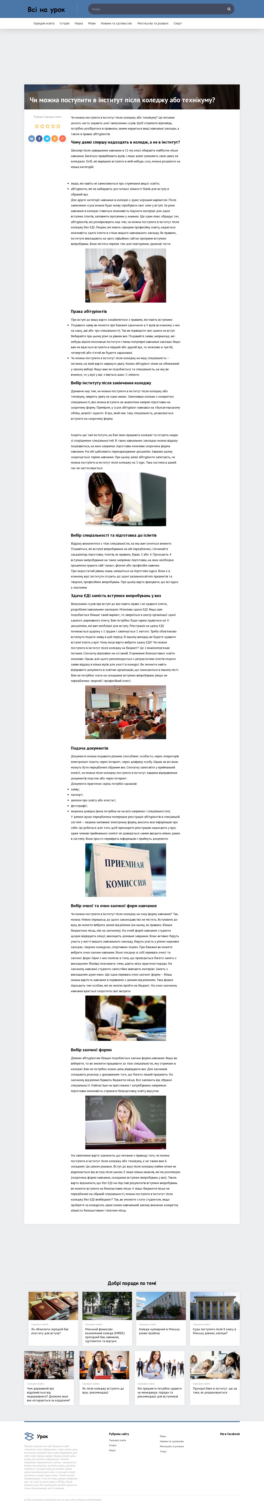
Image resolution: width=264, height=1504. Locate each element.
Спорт (178, 23)
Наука (79, 23)
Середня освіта (44, 23)
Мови (92, 23)
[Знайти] (228, 9)
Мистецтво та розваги (152, 23)
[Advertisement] (132, 59)
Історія (64, 23)
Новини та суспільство (116, 23)
